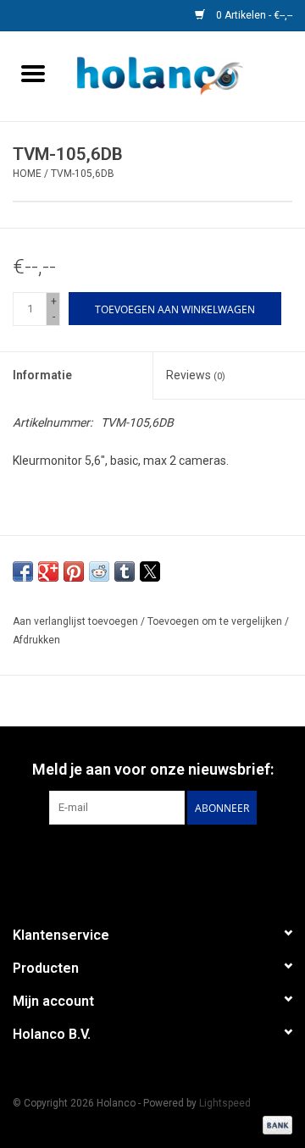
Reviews (195, 375)
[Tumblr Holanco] (211, 859)
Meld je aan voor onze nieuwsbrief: (153, 769)
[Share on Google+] (48, 571)
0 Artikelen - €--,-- (253, 15)
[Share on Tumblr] (124, 571)
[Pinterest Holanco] (152, 859)
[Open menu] (33, 73)
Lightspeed (225, 1103)
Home (27, 173)
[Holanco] (185, 75)
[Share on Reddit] (99, 571)
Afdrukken (36, 640)
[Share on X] (150, 571)
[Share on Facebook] (23, 571)
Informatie (42, 375)
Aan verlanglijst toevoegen (77, 621)
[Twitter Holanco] (93, 859)
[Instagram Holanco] (241, 859)
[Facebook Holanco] (63, 859)
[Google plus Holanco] (122, 859)
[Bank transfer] (274, 1124)
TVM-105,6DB (82, 173)
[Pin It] (74, 571)
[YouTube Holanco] (182, 859)
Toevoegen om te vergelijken (216, 621)
